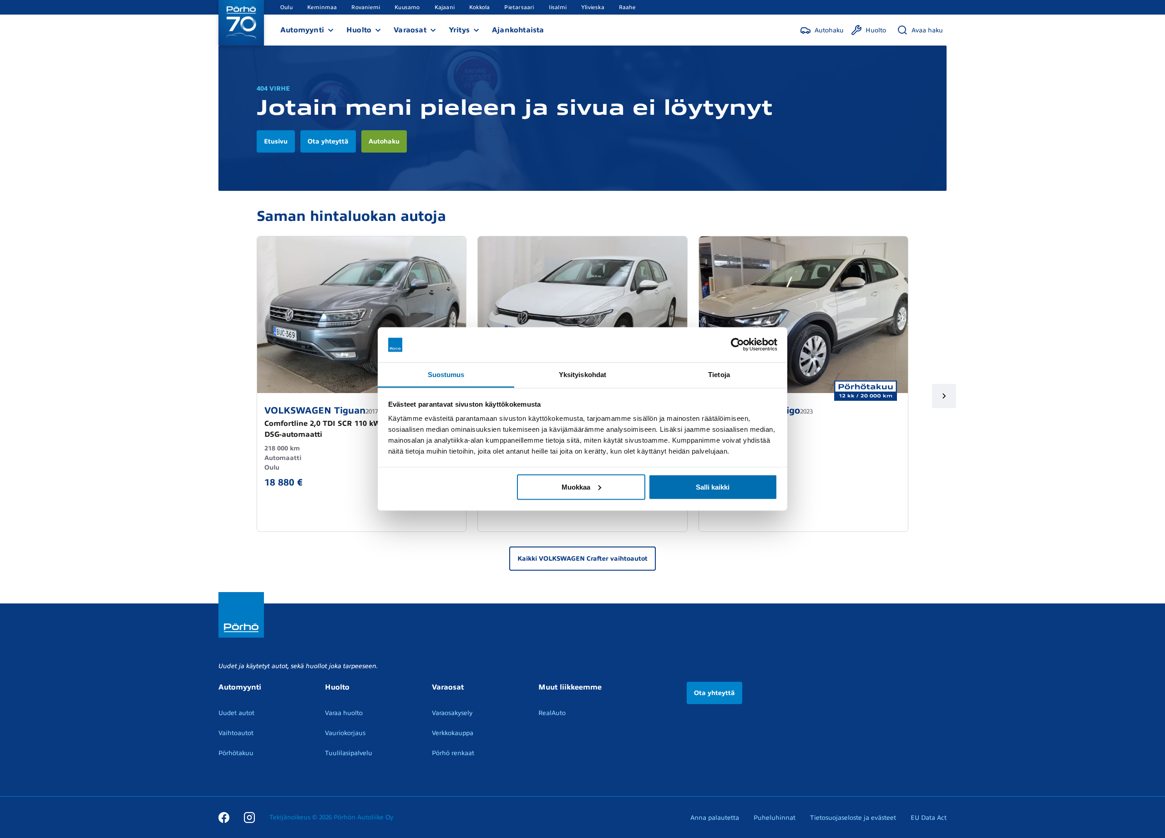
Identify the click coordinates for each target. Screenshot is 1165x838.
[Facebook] (223, 817)
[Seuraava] (944, 396)
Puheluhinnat (774, 817)
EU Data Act (929, 817)
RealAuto (552, 713)
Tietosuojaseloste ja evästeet (853, 817)
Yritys (459, 30)
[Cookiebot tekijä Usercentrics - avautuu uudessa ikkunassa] (737, 345)
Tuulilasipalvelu (348, 753)
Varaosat (410, 30)
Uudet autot (236, 713)
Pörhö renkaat (453, 753)
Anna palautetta (714, 817)
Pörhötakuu (235, 753)
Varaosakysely (452, 713)
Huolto (358, 30)
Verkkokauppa (452, 733)
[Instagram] (249, 817)
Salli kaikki (712, 487)
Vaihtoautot (235, 733)
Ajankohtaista (518, 30)
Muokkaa (576, 487)
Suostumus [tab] (446, 374)
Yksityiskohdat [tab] (582, 374)
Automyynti (302, 30)
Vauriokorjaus (345, 733)
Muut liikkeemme (570, 687)
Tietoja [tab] (719, 374)
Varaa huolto (344, 713)
